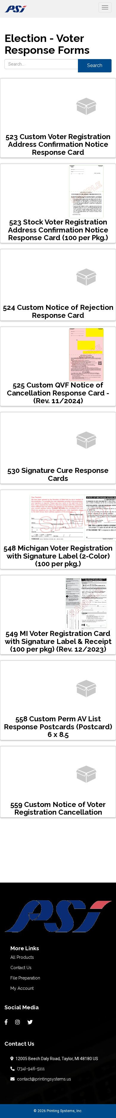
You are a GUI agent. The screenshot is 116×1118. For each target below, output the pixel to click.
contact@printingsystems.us (43, 1079)
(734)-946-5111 (30, 1068)
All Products (22, 957)
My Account (22, 988)
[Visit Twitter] (30, 1022)
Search (94, 65)
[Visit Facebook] (6, 1022)
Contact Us (21, 967)
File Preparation (25, 978)
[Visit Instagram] (18, 1022)
